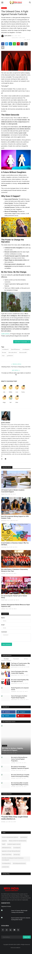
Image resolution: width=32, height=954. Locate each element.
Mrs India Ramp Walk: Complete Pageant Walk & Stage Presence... (20, 783)
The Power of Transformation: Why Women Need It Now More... (20, 664)
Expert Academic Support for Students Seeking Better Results (20, 918)
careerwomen (5, 867)
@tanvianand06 (23, 352)
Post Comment (7, 644)
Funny (23, 392)
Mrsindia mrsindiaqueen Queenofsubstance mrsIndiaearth (12, 859)
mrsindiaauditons (6, 863)
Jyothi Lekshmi (8, 35)
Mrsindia (4, 352)
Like (4, 392)
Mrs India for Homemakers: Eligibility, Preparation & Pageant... (20, 767)
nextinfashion (23, 837)
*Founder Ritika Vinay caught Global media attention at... (14, 818)
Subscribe (27, 937)
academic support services (13, 844)
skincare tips (17, 854)
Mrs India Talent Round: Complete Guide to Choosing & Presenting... (20, 775)
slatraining (3, 547)
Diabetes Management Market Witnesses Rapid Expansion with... (15, 605)
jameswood (3, 520)
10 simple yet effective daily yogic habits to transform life (16, 373)
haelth (3, 844)
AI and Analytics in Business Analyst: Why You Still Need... (15, 544)
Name (3, 617)
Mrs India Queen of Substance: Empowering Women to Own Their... (14, 570)
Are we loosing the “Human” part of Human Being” (14, 596)
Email (2, 625)
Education (4, 8)
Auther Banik (14, 675)
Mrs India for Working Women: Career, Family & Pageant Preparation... (19, 759)
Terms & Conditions (15, 947)
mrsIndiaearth (5, 349)
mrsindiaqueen (25, 349)
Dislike (10, 392)
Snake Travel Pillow (6, 854)
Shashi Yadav (4, 600)
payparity (4, 840)
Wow (17, 402)
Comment (4, 632)
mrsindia (3, 573)
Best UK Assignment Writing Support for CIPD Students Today (15, 517)
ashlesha (3, 608)
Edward (3, 494)
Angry (4, 402)
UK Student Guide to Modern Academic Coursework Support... (13, 491)
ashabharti (13, 691)
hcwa (3, 355)
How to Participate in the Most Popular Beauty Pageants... (19, 696)
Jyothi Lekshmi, (5, 333)
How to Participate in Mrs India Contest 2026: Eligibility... (19, 672)
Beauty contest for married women (17, 840)
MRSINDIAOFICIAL (6, 847)
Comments (5, 614)
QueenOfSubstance (15, 349)
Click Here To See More (21, 341)
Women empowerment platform (10, 837)
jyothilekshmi (10, 355)
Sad (10, 402)
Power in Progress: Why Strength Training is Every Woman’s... (19, 911)
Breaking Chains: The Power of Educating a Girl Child (16, 367)
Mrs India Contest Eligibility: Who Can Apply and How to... (20, 680)
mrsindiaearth (16, 847)
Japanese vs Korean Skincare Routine (11, 851)
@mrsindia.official (13, 352)
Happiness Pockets (6, 906)
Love (17, 392)
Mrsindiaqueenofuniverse (19, 863)
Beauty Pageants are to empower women (20, 688)
